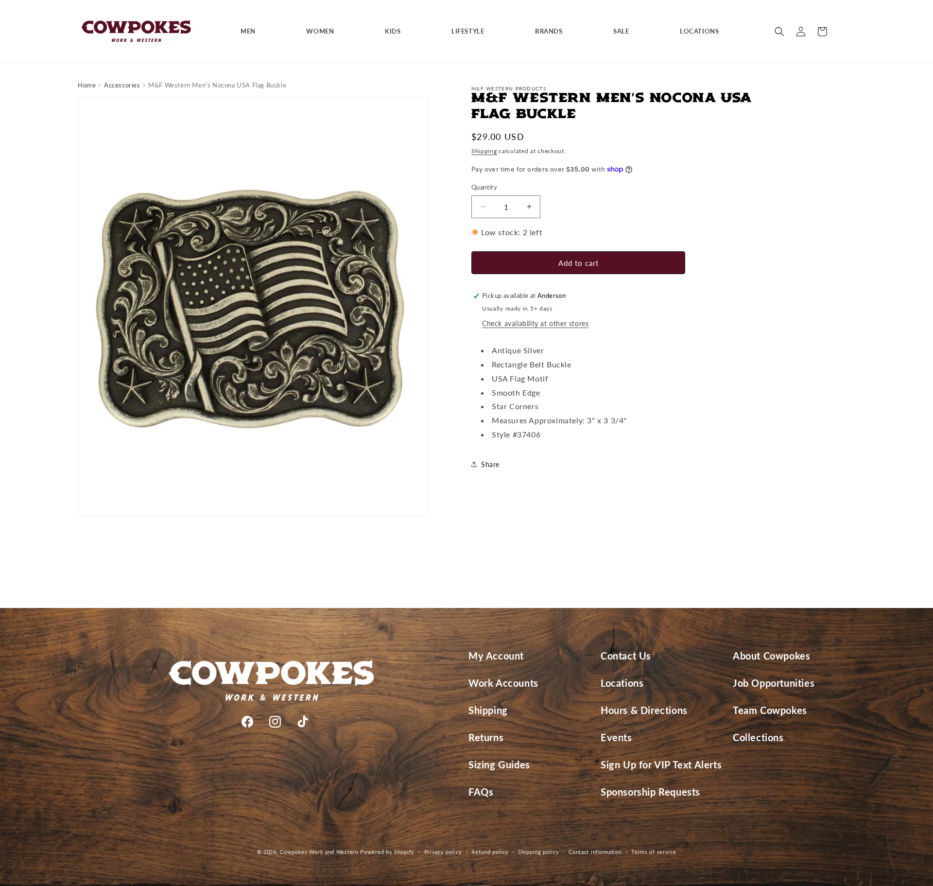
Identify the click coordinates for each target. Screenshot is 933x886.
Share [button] (490, 464)
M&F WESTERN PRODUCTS (508, 88)
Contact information (595, 852)
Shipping (484, 151)
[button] (252, 31)
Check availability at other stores (535, 323)
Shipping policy (538, 852)
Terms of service (653, 852)
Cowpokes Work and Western (319, 852)
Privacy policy (443, 852)
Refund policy (489, 852)
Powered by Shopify (387, 852)
